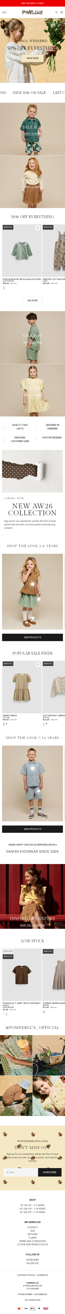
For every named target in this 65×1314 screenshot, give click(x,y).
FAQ (32, 1231)
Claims (32, 1237)
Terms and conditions (32, 1241)
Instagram (32, 1260)
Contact (32, 1227)
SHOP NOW (32, 58)
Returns (32, 1234)
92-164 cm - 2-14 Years (32, 1212)
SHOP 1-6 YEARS (32, 133)
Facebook (33, 1263)
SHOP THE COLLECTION (32, 925)
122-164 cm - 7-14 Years (32, 1208)
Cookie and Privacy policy (32, 1244)
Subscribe (50, 1172)
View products (32, 637)
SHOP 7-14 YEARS (32, 342)
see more (32, 300)
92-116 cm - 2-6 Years (33, 1205)
